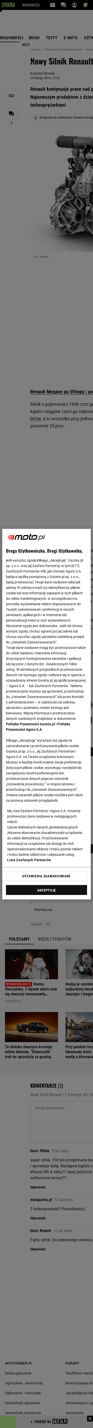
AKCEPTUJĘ (46, 890)
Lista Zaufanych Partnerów (29, 860)
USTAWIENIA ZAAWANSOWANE (46, 876)
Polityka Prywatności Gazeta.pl (30, 724)
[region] (46, 714)
